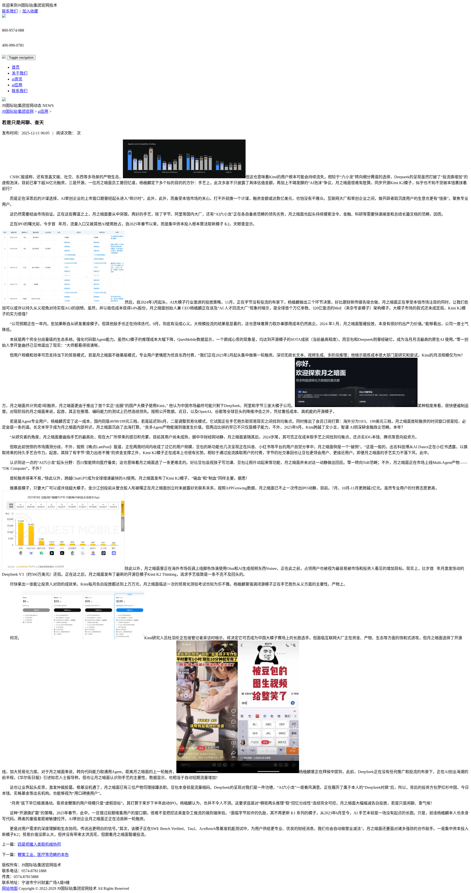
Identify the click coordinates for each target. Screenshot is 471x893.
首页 (16, 67)
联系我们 (10, 11)
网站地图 (10, 888)
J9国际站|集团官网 (18, 111)
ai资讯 (17, 79)
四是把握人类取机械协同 (39, 844)
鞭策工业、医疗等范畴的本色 (43, 855)
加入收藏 (30, 11)
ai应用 (17, 85)
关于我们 (19, 73)
